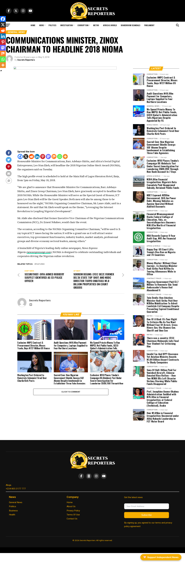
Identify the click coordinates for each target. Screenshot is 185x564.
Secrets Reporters (26, 60)
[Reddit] (31, 156)
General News (15, 502)
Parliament (149, 25)
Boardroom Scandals (130, 25)
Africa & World (110, 25)
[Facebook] (20, 156)
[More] (65, 156)
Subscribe (146, 515)
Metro (96, 25)
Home (33, 25)
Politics (52, 25)
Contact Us (72, 518)
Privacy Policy (73, 510)
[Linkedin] (37, 156)
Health (12, 514)
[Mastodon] (48, 156)
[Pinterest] (42, 156)
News (41, 25)
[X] (25, 156)
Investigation (66, 25)
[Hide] (1, 71)
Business (13, 510)
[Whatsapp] (59, 156)
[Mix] (54, 156)
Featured (40, 264)
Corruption (82, 25)
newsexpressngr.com (39, 252)
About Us (71, 506)
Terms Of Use (73, 514)
